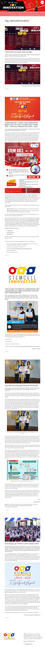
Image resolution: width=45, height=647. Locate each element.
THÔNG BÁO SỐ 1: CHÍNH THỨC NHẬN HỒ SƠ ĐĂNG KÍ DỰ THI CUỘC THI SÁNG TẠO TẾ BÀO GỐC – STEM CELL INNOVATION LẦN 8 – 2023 (21, 124)
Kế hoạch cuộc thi (10, 232)
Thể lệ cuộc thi (10, 230)
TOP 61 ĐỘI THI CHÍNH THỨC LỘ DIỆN (18, 52)
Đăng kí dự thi (10, 234)
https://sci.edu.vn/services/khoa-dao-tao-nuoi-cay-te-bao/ (27, 346)
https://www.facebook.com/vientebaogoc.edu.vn (21, 248)
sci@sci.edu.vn (29, 644)
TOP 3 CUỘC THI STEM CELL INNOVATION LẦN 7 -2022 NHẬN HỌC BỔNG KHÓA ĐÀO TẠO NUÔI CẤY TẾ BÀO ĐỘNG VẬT (22, 291)
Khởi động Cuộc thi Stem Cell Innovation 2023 (22, 544)
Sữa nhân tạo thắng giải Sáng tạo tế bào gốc (21, 385)
